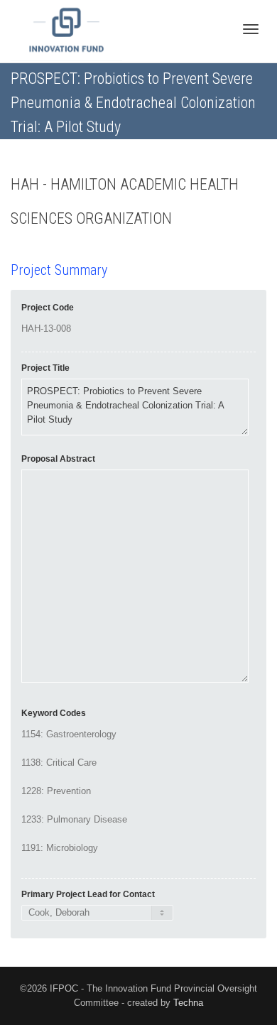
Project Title (45, 368)
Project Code (47, 308)
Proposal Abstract (58, 459)
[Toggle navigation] (250, 29)
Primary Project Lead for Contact (88, 894)
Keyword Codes (53, 713)
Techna (188, 1002)
